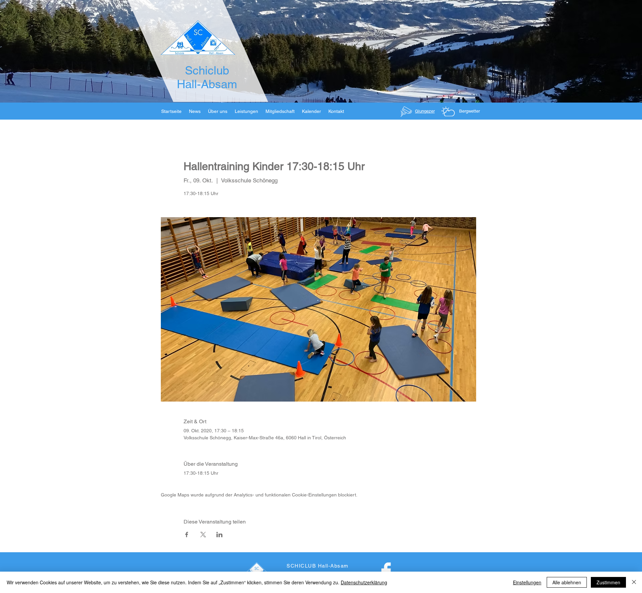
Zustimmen (608, 582)
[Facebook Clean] (386, 571)
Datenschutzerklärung (364, 582)
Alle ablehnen (566, 582)
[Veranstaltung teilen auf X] (203, 534)
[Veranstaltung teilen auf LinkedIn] (219, 534)
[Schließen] (634, 582)
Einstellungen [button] (527, 582)
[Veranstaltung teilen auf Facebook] (187, 534)
